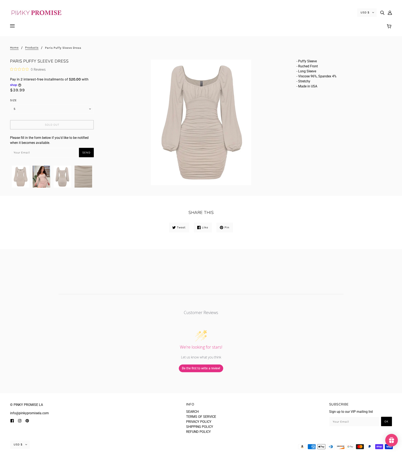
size (13, 100)
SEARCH (192, 412)
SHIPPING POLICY (199, 427)
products (32, 47)
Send (86, 152)
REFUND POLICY (198, 432)
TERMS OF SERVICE (201, 417)
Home (14, 47)
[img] (382, 12)
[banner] (36, 12)
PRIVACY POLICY (198, 422)
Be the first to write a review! (201, 368)
